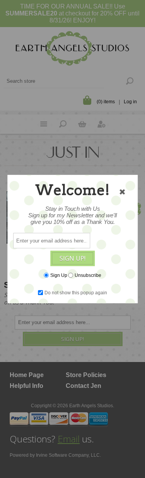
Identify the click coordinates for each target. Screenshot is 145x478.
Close (122, 192)
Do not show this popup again (75, 292)
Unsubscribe (88, 275)
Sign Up (58, 275)
